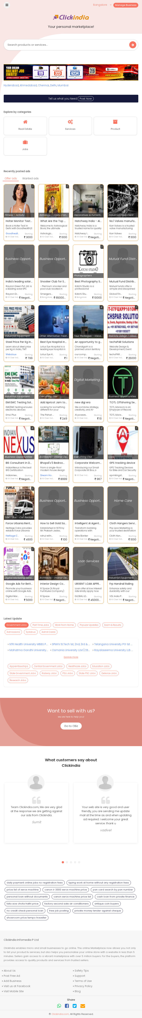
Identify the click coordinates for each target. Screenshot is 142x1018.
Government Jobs (17, 625)
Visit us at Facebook (17, 986)
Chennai (43, 85)
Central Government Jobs (48, 666)
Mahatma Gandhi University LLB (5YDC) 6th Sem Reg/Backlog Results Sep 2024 (28, 650)
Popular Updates (89, 625)
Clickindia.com (60, 1014)
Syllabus (31, 632)
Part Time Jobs (41, 625)
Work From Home (64, 625)
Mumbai (63, 85)
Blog (78, 991)
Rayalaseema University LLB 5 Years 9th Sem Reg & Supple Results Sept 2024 (113, 650)
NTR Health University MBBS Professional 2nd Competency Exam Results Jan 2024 (28, 644)
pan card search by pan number (113, 889)
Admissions (13, 632)
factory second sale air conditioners (66, 903)
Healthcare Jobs (77, 666)
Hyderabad (11, 85)
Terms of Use (83, 981)
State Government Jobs (23, 673)
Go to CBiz (71, 726)
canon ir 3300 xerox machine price (66, 889)
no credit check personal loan (25, 910)
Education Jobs (100, 666)
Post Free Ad (12, 976)
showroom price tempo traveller (26, 917)
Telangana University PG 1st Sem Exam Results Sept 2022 (113, 644)
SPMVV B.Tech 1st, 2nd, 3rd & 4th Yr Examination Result (71, 644)
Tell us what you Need (70, 98)
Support (80, 976)
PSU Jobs (67, 673)
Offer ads (11, 178)
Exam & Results (112, 625)
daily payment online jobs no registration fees (35, 882)
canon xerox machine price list (72, 896)
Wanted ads (30, 178)
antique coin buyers (106, 903)
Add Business (12, 981)
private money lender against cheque (98, 910)
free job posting (59, 910)
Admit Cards (48, 632)
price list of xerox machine (23, 889)
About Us (10, 970)
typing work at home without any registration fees (99, 882)
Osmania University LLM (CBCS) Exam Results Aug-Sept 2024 (71, 650)
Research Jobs (18, 680)
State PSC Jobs (87, 673)
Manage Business (125, 5)
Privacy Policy (83, 986)
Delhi (53, 85)
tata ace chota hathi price (22, 903)
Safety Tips (82, 970)
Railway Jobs (49, 673)
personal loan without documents (27, 896)
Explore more (71, 657)
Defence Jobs (109, 673)
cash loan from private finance (115, 896)
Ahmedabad (28, 85)
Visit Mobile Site (14, 991)
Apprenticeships (19, 666)
